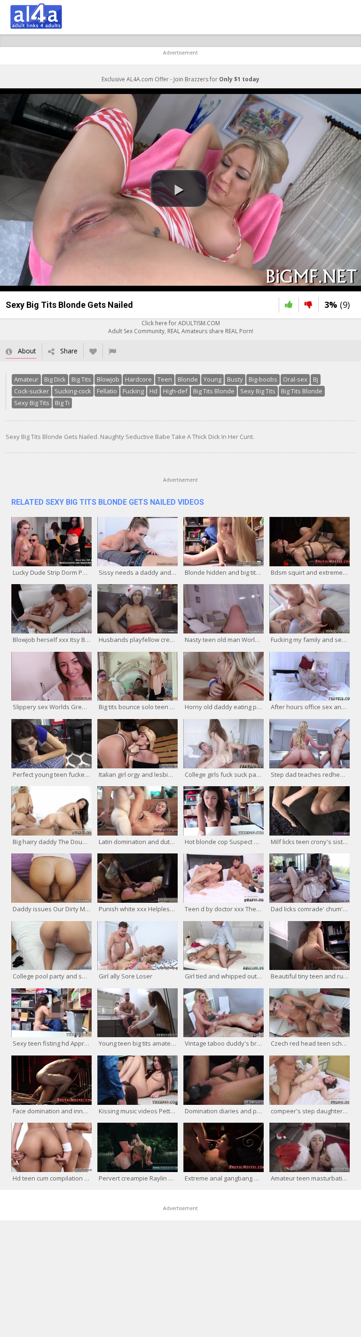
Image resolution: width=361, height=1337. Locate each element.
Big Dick (55, 379)
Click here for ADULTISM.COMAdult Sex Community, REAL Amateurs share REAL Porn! (180, 327)
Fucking (133, 391)
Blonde (188, 379)
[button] (179, 188)
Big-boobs (263, 379)
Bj (315, 379)
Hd (153, 391)
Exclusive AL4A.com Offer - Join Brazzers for (180, 79)
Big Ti (62, 403)
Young (212, 379)
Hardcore (138, 379)
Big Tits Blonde (214, 391)
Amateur (26, 379)
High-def (175, 391)
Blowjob (108, 379)
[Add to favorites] (93, 351)
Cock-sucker (31, 391)
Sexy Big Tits (257, 391)
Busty (235, 379)
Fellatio (107, 391)
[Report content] (112, 351)
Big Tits (81, 379)
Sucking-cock (73, 391)
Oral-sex (295, 379)
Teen (164, 379)
